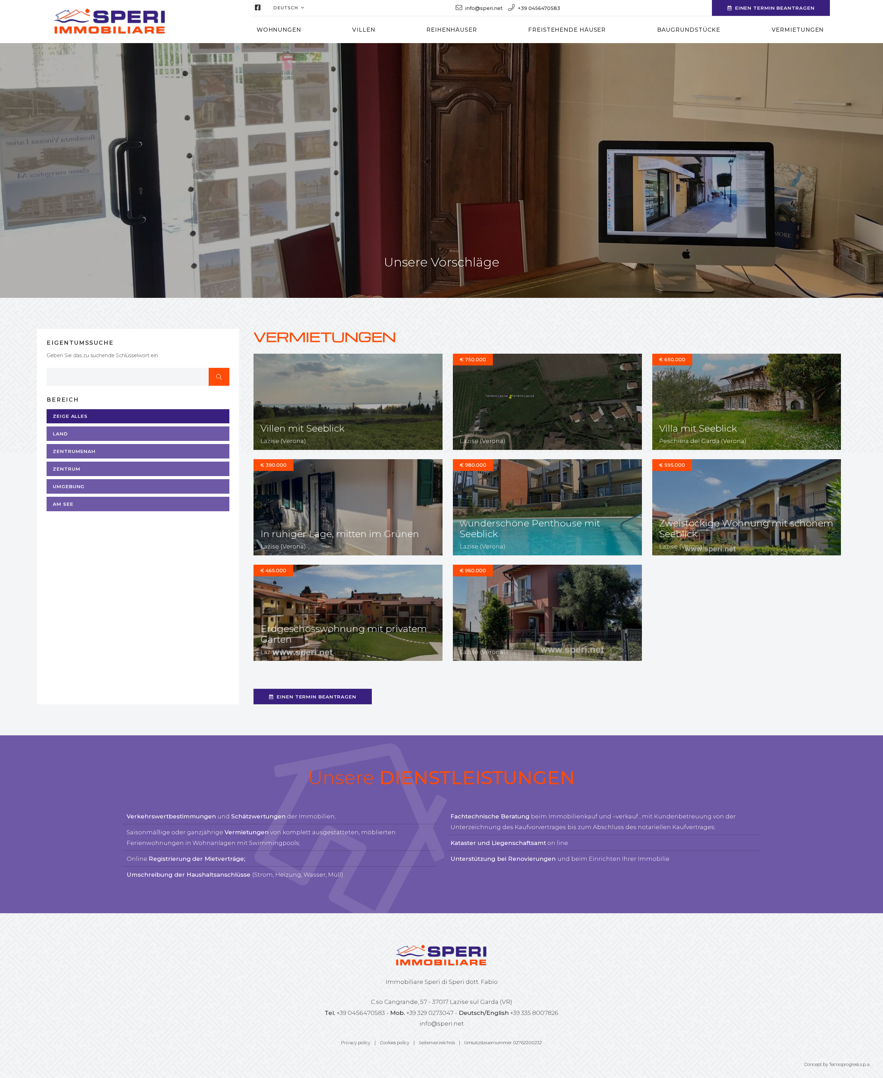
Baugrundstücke (689, 29)
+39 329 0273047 (430, 1012)
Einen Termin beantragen (775, 8)
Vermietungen (798, 29)
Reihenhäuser (451, 29)
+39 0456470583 (361, 1012)
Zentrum (66, 469)
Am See (63, 504)
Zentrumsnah (74, 451)
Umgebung (69, 486)
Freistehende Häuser (567, 29)
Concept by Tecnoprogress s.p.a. (837, 1064)
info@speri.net (441, 1023)
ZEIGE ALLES (70, 416)
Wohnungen (279, 29)
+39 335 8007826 (534, 1012)
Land (60, 433)
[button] (288, 8)
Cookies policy (394, 1042)
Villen (363, 29)
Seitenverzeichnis (437, 1042)
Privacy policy (355, 1042)
